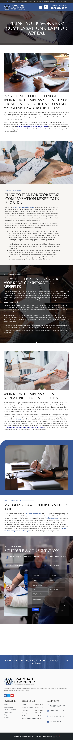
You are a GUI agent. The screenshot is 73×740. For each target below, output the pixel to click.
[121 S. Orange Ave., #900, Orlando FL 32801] (7, 557)
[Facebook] (5, 695)
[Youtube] (12, 695)
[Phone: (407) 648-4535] (7, 566)
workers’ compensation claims (23, 207)
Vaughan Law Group (52, 518)
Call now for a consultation (58, 5)
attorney (18, 419)
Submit (35, 609)
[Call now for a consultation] (46, 7)
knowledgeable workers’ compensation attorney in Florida (25, 427)
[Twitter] (8, 695)
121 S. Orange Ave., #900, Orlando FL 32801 (25, 557)
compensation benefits (32, 514)
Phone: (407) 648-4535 (18, 565)
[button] (40, 7)
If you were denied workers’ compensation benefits (20, 291)
